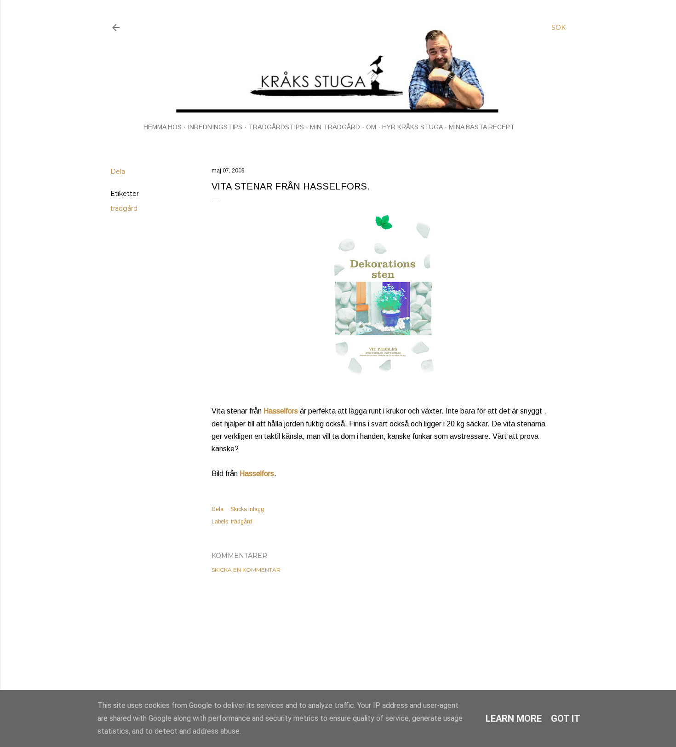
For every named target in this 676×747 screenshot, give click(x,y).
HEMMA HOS (162, 127)
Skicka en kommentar (246, 569)
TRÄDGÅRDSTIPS (276, 127)
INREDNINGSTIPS (215, 127)
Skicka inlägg (247, 509)
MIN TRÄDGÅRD (335, 127)
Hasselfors (281, 411)
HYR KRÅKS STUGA (412, 127)
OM (371, 127)
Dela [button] (117, 171)
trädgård (123, 208)
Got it (565, 718)
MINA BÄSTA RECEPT (482, 127)
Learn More (514, 718)
